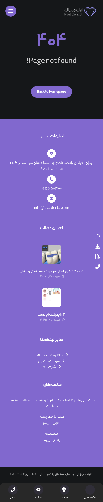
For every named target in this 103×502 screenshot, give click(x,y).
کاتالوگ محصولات (48, 355)
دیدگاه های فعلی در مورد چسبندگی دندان (52, 271)
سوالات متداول (49, 361)
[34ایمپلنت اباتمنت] (51, 297)
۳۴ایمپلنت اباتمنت (52, 315)
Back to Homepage (51, 91)
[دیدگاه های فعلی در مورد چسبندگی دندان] (51, 254)
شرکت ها (48, 367)
